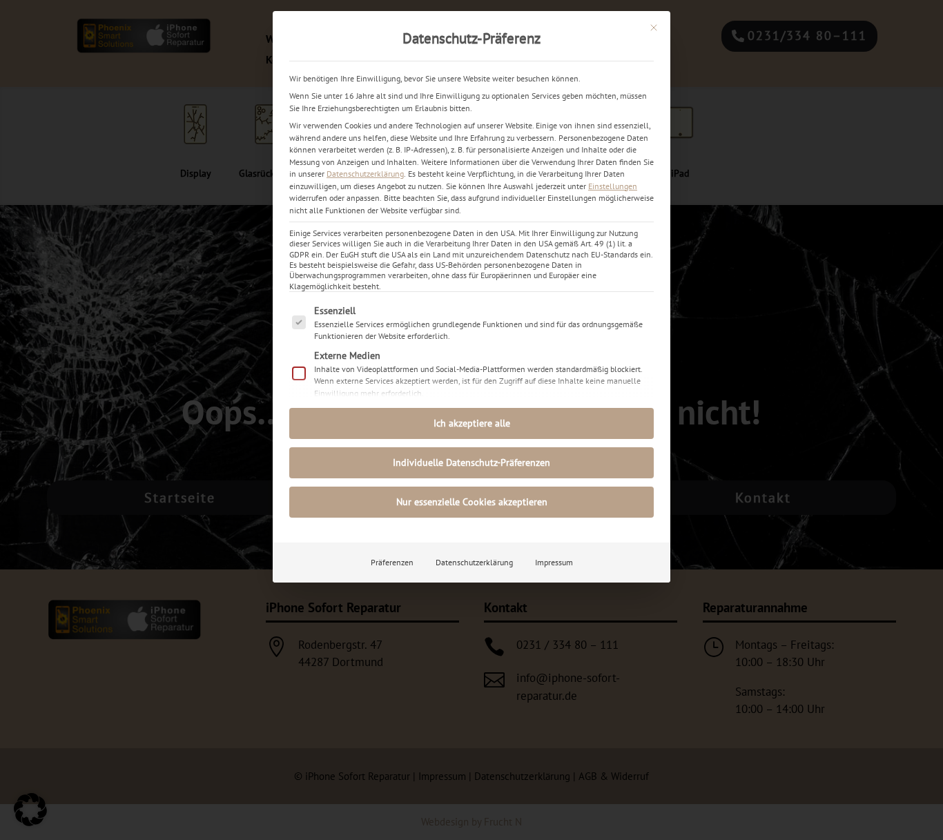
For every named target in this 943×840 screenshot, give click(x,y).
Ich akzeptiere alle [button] (472, 423)
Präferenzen (392, 562)
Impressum (554, 562)
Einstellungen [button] (612, 186)
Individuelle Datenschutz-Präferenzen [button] (471, 462)
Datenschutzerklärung (365, 173)
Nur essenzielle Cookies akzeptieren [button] (471, 502)
